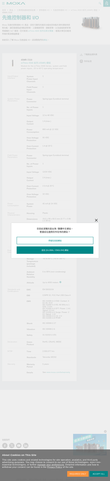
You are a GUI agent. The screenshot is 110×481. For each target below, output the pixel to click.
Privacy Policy (54, 467)
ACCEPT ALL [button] (99, 474)
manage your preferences (50, 465)
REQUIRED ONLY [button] (78, 474)
